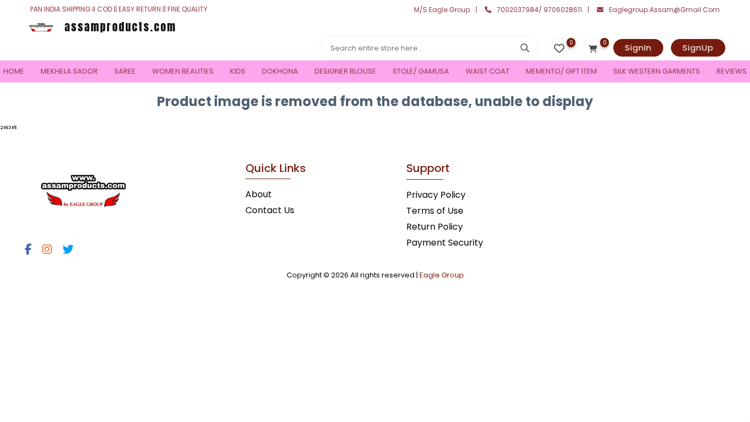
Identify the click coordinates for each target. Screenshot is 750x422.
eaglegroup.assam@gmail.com (664, 9)
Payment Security (444, 242)
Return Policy (434, 226)
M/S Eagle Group (442, 9)
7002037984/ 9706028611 (539, 9)
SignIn (638, 47)
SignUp (698, 47)
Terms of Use (434, 210)
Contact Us (269, 210)
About (258, 194)
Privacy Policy (436, 194)
